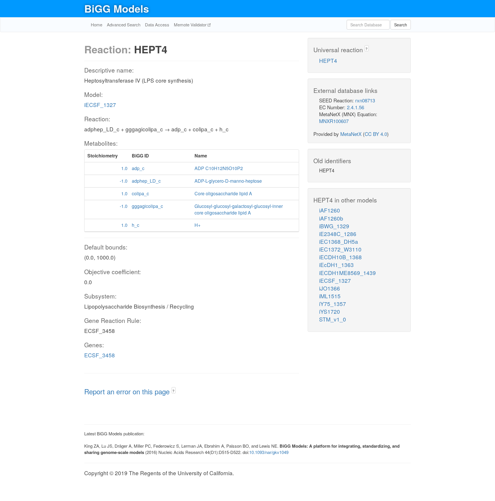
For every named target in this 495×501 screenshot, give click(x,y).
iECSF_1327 (100, 104)
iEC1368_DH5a (338, 241)
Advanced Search (123, 25)
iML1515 (330, 296)
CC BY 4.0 (376, 133)
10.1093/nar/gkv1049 (268, 452)
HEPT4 (328, 60)
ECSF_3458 (99, 355)
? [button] (173, 390)
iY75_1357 (332, 303)
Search (400, 25)
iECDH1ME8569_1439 (347, 272)
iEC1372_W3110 (340, 249)
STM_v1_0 (332, 319)
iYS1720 (329, 311)
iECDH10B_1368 (340, 257)
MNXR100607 (334, 120)
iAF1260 (329, 210)
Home (96, 25)
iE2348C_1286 (337, 233)
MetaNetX (351, 133)
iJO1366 (329, 288)
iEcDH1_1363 (336, 264)
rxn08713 (365, 100)
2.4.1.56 (355, 107)
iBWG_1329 (334, 226)
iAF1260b (331, 218)
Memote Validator (191, 25)
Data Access (157, 25)
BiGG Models (116, 8)
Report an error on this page (128, 391)
